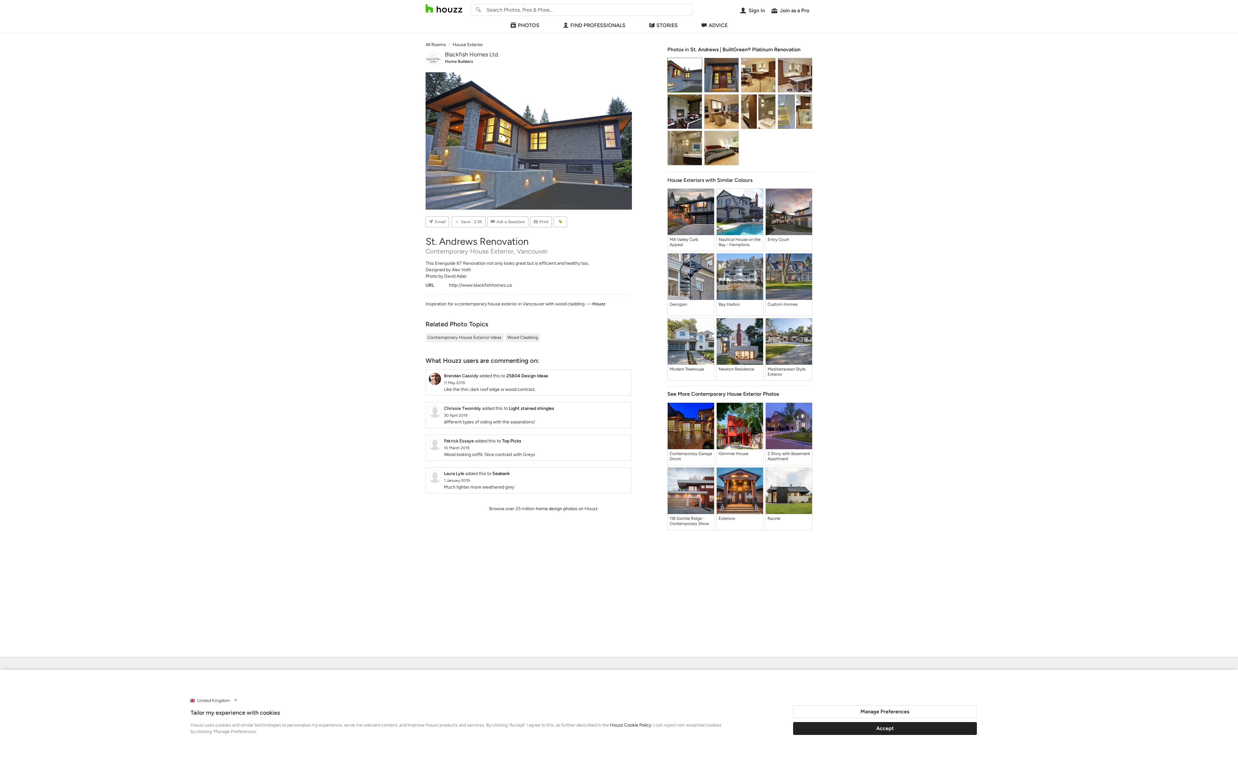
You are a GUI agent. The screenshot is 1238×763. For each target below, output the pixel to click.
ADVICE (718, 25)
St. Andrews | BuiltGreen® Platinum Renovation (745, 49)
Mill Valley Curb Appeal (684, 242)
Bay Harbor (729, 304)
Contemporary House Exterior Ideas (464, 337)
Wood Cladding (522, 337)
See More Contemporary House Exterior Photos (723, 394)
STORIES (667, 25)
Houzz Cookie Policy (630, 725)
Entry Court (778, 239)
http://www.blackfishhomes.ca (480, 285)
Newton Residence (736, 369)
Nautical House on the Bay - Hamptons (740, 242)
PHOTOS (528, 25)
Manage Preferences (884, 711)
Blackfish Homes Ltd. (472, 54)
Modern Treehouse (687, 369)
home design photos (556, 508)
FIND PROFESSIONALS (597, 25)
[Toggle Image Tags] (560, 221)
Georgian (678, 304)
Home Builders (459, 61)
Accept (885, 728)
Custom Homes (783, 304)
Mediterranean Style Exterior (786, 372)
